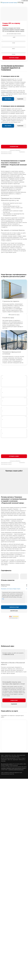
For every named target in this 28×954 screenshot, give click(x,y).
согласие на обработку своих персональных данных (13, 768)
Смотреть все (14, 610)
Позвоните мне (14, 146)
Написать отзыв (14, 607)
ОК (23, 943)
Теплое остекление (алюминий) (12, 382)
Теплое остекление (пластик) (12, 380)
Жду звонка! (14, 798)
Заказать (6, 401)
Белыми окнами (8, 433)
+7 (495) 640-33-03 (8, 654)
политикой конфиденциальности (15, 769)
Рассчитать (8, 98)
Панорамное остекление (10, 384)
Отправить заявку (14, 456)
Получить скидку (14, 57)
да (4, 392)
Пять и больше (8, 425)
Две (5, 419)
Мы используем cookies (6, 763)
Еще (3, 598)
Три (5, 421)
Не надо (6, 402)
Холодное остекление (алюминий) (13, 378)
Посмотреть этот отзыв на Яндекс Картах (10, 588)
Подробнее (20, 98)
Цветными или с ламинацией (12, 435)
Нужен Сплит (14, 700)
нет (5, 394)
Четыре (6, 423)
